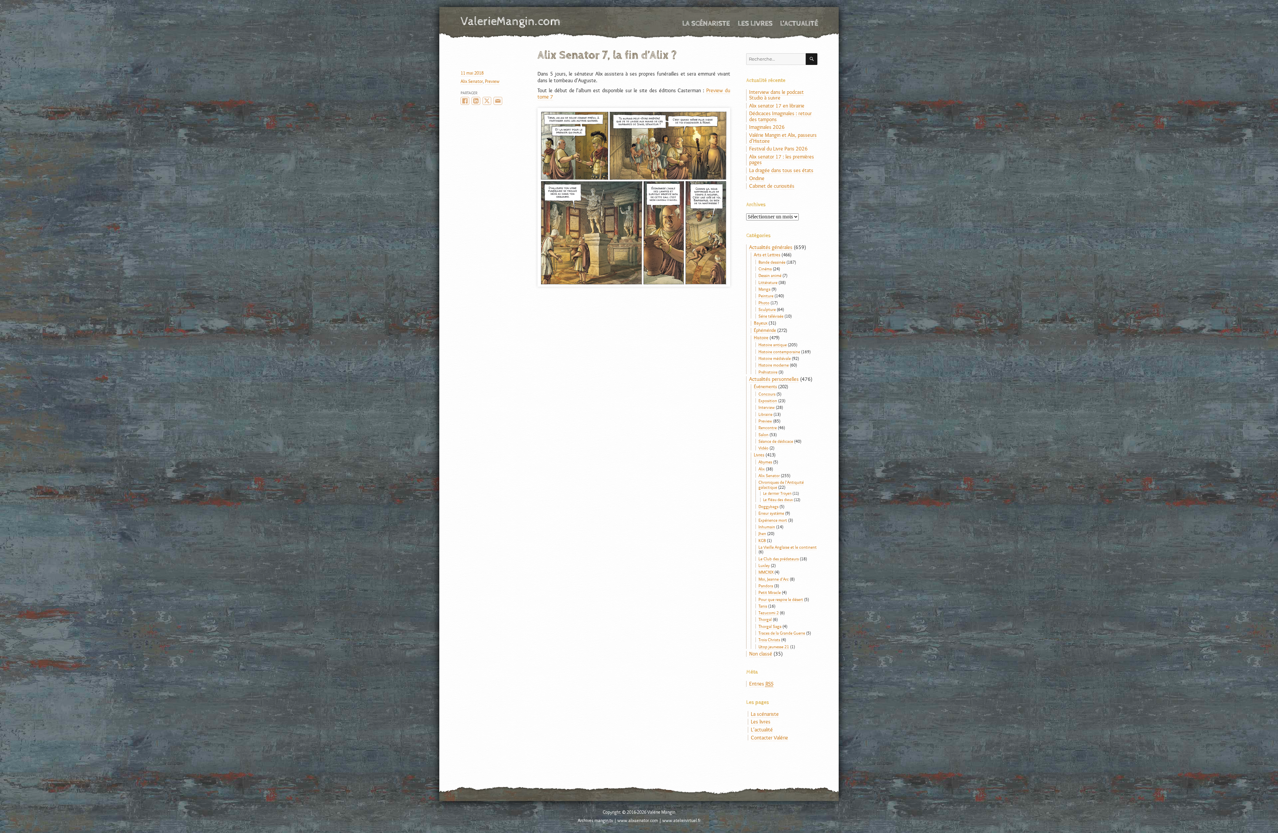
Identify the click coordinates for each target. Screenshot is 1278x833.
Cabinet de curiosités (771, 186)
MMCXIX (765, 572)
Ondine (756, 178)
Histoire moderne (773, 365)
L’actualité (799, 23)
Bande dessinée (771, 262)
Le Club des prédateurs (778, 558)
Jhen (762, 533)
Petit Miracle (769, 592)
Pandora (765, 585)
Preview (492, 81)
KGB (762, 540)
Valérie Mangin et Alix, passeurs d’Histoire (783, 138)
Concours (766, 394)
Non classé (760, 654)
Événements (765, 387)
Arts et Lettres (767, 255)
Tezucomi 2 (768, 612)
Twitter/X (487, 101)
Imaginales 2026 (767, 127)
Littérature (767, 282)
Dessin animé (769, 275)
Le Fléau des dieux (778, 499)
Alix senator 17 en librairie (776, 106)
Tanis (762, 606)
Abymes (765, 461)
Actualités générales (770, 247)
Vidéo (763, 447)
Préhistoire (767, 372)
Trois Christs (769, 639)
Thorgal (765, 619)
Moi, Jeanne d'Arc (773, 579)
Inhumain (766, 526)
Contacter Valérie (769, 737)
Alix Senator (472, 81)
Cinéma (765, 268)
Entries (761, 684)
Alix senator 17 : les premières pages (781, 159)
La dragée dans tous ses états (781, 170)
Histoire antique (772, 344)
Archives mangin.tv (595, 820)
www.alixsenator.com (637, 820)
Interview (766, 407)
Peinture (765, 295)
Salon (763, 434)
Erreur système (771, 513)
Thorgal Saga (769, 626)
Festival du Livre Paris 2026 (778, 148)
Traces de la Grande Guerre (781, 633)
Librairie (765, 414)
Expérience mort (772, 520)
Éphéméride (765, 330)
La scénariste (706, 23)
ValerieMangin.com (511, 21)
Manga (764, 289)
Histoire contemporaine (779, 351)
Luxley (764, 565)
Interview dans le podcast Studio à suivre (776, 95)
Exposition (767, 400)
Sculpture (767, 309)
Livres (759, 455)
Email (498, 101)
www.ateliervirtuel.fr (681, 820)
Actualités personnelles (774, 379)
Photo (763, 302)
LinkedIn (476, 101)
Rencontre (767, 427)
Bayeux (760, 323)
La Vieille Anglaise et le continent (787, 547)
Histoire (761, 338)
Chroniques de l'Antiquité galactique (781, 484)
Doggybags (768, 506)
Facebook (465, 101)
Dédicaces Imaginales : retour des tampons (780, 116)
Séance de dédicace (775, 441)
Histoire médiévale (774, 358)
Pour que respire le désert (780, 599)
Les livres (755, 23)
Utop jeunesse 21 (773, 646)
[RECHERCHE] (811, 59)
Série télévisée (770, 316)
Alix (761, 468)
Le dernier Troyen (777, 493)
